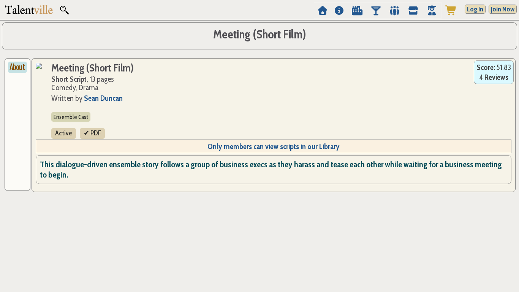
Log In (475, 9)
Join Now (502, 9)
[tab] (17, 67)
